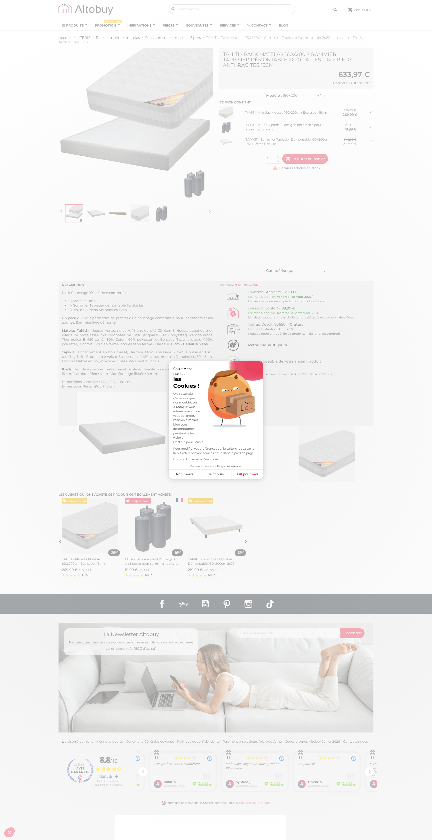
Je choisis (216, 474)
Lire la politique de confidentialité (195, 459)
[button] (9, 832)
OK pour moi (247, 474)
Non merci (184, 474)
